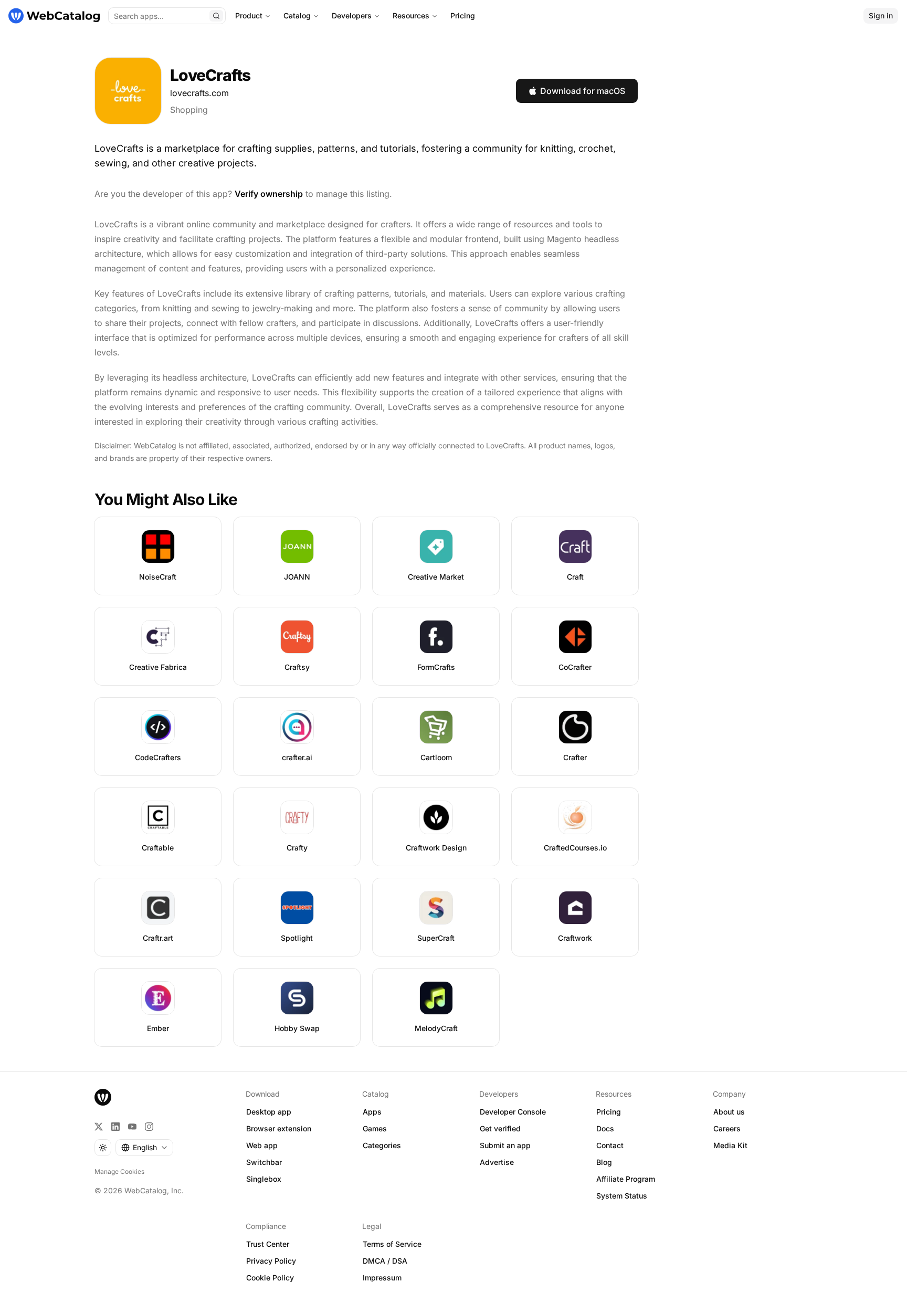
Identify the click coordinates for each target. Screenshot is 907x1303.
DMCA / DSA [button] (385, 1260)
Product (248, 15)
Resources (411, 15)
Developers (352, 15)
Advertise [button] (497, 1162)
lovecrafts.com (199, 93)
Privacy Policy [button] (271, 1260)
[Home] (54, 15)
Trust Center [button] (267, 1243)
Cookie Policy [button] (270, 1277)
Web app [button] (262, 1145)
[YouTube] (132, 1126)
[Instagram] (149, 1126)
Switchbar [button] (264, 1162)
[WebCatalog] (102, 1097)
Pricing (462, 15)
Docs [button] (605, 1128)
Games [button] (375, 1128)
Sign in (881, 15)
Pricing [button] (608, 1111)
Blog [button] (604, 1162)
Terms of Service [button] (392, 1243)
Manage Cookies (119, 1171)
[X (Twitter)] (98, 1126)
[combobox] (144, 1147)
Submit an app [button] (505, 1145)
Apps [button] (372, 1111)
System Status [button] (621, 1195)
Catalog (297, 15)
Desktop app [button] (268, 1111)
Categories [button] (382, 1145)
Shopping (189, 109)
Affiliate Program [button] (625, 1178)
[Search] (216, 15)
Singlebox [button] (263, 1178)
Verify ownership (269, 193)
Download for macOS (582, 91)
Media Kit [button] (730, 1145)
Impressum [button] (382, 1277)
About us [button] (729, 1111)
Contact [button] (610, 1145)
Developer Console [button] (513, 1111)
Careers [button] (727, 1128)
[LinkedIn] (115, 1126)
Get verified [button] (500, 1128)
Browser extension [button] (278, 1128)
